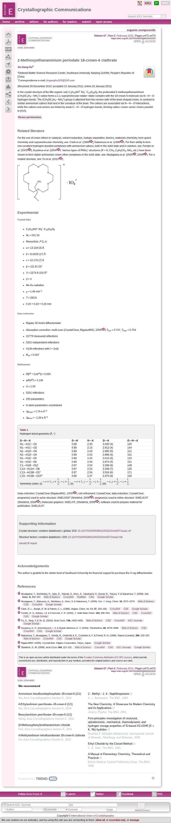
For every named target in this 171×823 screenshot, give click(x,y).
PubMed (81, 597)
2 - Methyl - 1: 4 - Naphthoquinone (108, 693)
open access (104, 21)
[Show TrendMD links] (153, 778)
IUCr (148, 3)
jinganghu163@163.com (61, 80)
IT (156, 3)
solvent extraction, (73, 137)
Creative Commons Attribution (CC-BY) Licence (108, 657)
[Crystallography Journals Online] (140, 3)
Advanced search (142, 810)
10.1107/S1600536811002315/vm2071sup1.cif (104, 530)
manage (134, 820)
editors (34, 21)
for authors (51, 21)
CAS (91, 597)
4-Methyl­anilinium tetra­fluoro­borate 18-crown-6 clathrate (51, 735)
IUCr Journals (135, 620)
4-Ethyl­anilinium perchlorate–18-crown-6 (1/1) (45, 704)
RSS (159, 794)
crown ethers (41, 137)
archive (20, 21)
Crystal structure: (28, 530)
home (7, 21)
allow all (100, 820)
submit (87, 21)
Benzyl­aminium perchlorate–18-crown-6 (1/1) (45, 714)
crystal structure (33, 92)
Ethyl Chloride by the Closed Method (110, 743)
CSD (26, 604)
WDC (165, 3)
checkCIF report (28, 543)
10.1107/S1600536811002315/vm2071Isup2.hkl (95, 537)
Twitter (100, 794)
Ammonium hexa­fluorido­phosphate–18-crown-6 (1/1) (49, 693)
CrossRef (68, 597)
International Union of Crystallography (92, 815)
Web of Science (52, 597)
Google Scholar (105, 597)
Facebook (127, 794)
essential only (117, 820)
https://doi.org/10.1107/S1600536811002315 (133, 38)
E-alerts (70, 794)
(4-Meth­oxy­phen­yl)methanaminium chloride (44, 725)
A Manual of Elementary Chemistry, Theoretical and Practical (119, 756)
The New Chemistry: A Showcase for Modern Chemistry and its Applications (121, 706)
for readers (70, 21)
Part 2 (111, 35)
